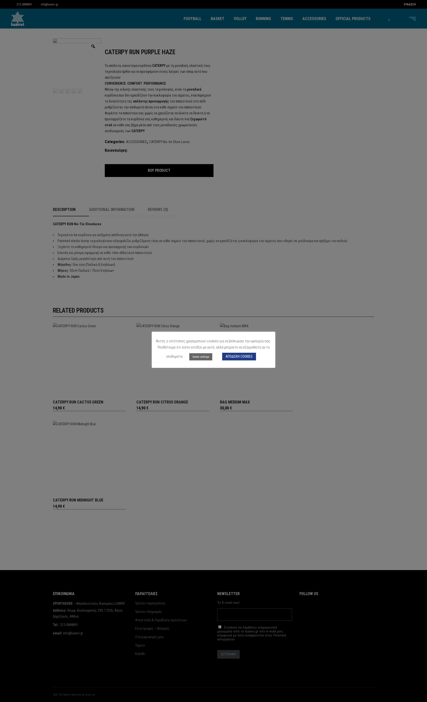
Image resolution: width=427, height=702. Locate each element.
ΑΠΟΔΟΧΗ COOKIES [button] (239, 356)
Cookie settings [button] (200, 356)
